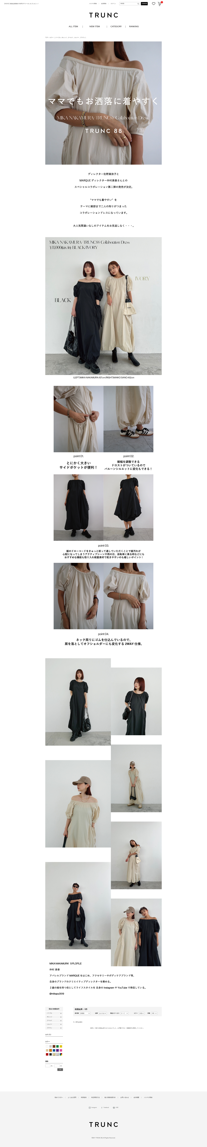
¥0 (159, 5)
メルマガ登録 (93, 3)
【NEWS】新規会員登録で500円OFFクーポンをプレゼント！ (21, 3)
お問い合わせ (124, 1097)
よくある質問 (72, 1097)
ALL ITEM (73, 27)
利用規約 (84, 1097)
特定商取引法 (95, 1097)
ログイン (113, 3)
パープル (58, 37)
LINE (117, 1107)
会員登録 (103, 3)
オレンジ (64, 37)
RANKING (134, 27)
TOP (46, 37)
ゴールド (70, 37)
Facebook (106, 1107)
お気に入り (153, 3)
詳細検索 (144, 3)
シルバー (76, 37)
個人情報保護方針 (110, 1097)
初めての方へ (59, 1097)
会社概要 (136, 1097)
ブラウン (82, 37)
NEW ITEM (94, 27)
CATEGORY (116, 27)
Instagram (94, 1107)
